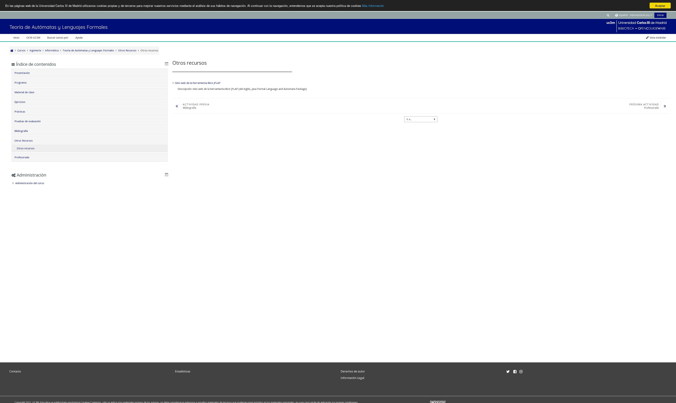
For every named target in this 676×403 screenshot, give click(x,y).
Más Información (373, 6)
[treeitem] (90, 183)
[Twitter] (13, 386)
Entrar (660, 15)
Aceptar (660, 5)
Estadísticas (182, 371)
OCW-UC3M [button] (33, 37)
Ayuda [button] (79, 37)
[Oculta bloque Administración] (166, 174)
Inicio (16, 37)
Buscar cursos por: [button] (57, 37)
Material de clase (24, 92)
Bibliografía (21, 131)
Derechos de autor (353, 371)
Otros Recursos (23, 140)
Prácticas (19, 111)
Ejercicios (19, 102)
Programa (20, 82)
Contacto (15, 371)
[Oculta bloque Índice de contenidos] (166, 63)
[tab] (89, 73)
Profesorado (21, 157)
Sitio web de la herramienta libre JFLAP (197, 83)
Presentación (22, 73)
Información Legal (352, 378)
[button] (608, 15)
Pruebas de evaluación (27, 121)
